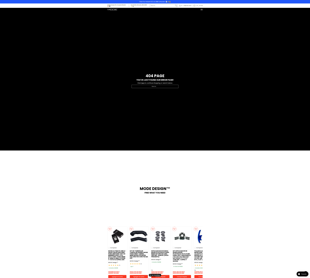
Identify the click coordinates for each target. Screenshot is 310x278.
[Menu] (201, 9)
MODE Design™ (113, 262)
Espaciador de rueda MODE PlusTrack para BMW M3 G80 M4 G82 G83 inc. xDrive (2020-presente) (160, 254)
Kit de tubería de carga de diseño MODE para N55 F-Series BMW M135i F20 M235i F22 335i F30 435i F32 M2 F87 (139, 254)
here (142, 83)
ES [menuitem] (197, 5)
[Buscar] (176, 5)
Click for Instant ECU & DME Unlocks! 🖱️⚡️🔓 (155, 2)
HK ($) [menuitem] (201, 5)
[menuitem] (185, 5)
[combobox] (162, 5)
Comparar (113, 248)
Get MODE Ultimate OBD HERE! (139, 5)
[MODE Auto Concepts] (112, 9)
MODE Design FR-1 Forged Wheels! (116, 5)
